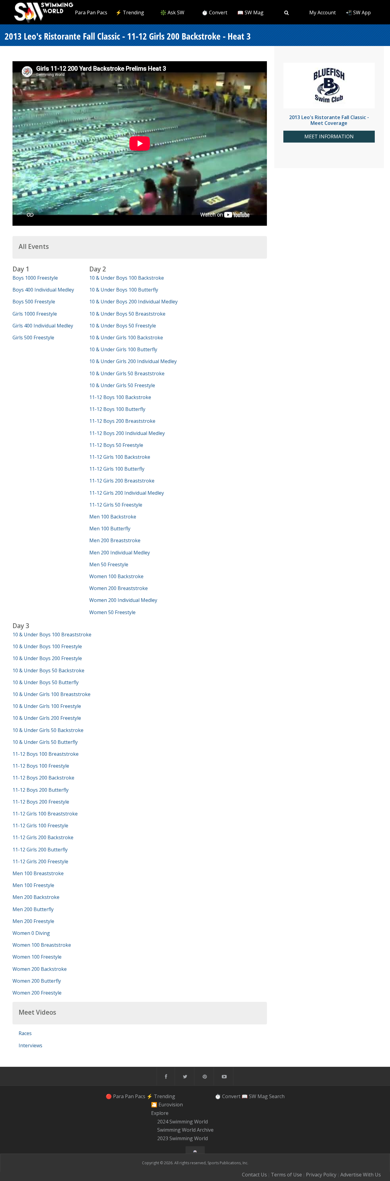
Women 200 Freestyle (37, 992)
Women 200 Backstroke (39, 969)
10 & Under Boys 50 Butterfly (45, 682)
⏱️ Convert (214, 12)
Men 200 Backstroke (35, 897)
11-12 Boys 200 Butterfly (40, 790)
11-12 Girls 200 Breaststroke (121, 480)
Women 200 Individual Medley (123, 600)
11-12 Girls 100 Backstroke (119, 457)
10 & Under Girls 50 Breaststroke (127, 373)
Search (277, 1096)
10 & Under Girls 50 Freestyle (122, 385)
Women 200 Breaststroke (118, 588)
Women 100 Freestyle (37, 956)
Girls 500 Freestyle (33, 337)
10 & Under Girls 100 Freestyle (46, 706)
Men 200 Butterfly (33, 909)
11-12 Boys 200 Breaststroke (122, 421)
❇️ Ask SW (172, 12)
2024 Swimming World (182, 1121)
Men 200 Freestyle (33, 921)
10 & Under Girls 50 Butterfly (45, 742)
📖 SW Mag (250, 12)
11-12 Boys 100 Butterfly (117, 409)
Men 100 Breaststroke (38, 873)
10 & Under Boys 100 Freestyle (47, 646)
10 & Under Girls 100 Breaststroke (51, 694)
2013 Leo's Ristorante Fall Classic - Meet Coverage (329, 120)
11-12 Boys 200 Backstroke (43, 777)
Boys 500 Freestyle (33, 301)
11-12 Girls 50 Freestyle (115, 504)
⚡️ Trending (129, 12)
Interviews (30, 1045)
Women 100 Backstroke (116, 576)
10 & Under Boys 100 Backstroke (126, 277)
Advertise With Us (360, 1174)
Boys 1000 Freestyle (35, 277)
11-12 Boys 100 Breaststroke (45, 754)
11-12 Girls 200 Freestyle (40, 861)
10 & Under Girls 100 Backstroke (126, 337)
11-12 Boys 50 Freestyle (116, 445)
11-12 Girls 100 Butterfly (116, 468)
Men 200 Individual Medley (119, 552)
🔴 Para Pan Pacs (87, 12)
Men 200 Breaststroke (114, 540)
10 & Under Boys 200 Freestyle (47, 658)
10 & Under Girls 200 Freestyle (46, 718)
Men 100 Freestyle (33, 885)
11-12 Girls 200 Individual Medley (126, 493)
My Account (322, 12)
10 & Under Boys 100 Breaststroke (51, 634)
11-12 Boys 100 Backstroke (120, 397)
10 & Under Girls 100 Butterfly (123, 349)
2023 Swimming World (182, 1138)
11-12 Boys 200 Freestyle (40, 801)
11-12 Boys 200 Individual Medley (127, 433)
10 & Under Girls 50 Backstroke (47, 730)
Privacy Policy (321, 1174)
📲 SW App (358, 12)
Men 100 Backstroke (112, 516)
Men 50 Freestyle (108, 564)
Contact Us (254, 1174)
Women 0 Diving (31, 933)
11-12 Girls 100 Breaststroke (45, 813)
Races (25, 1033)
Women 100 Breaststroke (41, 945)
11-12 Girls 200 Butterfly (40, 849)
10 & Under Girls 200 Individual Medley (133, 361)
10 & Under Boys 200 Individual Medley (133, 301)
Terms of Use (286, 1174)
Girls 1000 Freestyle (34, 313)
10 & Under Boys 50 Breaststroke (127, 313)
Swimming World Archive (185, 1130)
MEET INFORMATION (329, 137)
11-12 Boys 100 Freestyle (40, 765)
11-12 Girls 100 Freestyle (40, 825)
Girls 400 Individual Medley (42, 325)
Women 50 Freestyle (112, 612)
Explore (159, 1113)
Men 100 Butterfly (109, 528)
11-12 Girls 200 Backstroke (42, 837)
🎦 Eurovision (167, 1104)
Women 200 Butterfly (36, 981)
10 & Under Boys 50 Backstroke (48, 670)
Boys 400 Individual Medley (43, 289)
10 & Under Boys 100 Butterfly (123, 289)
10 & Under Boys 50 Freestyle (122, 325)
